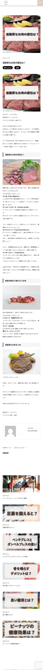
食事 (17, 68)
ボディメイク (7, 68)
